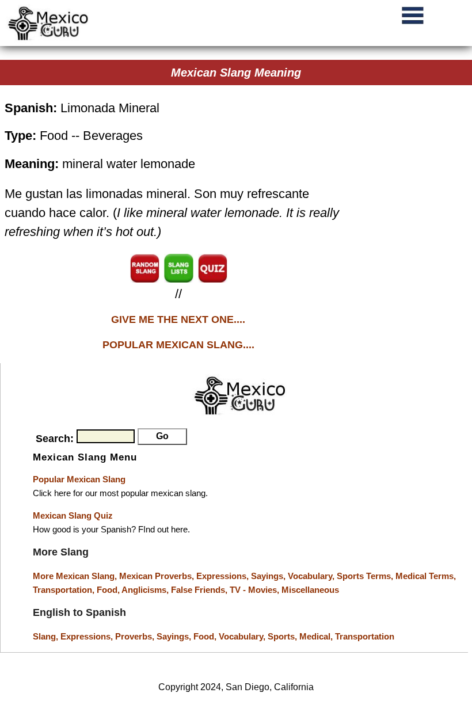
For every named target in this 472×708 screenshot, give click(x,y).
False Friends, (200, 590)
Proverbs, (136, 636)
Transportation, (65, 590)
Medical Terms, (425, 576)
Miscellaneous (310, 590)
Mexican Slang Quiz (73, 515)
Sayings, (269, 576)
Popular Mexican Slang (79, 479)
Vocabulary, (312, 576)
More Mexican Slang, (76, 576)
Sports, (283, 636)
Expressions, (222, 576)
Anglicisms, (146, 590)
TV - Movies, (255, 590)
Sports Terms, (366, 576)
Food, (109, 590)
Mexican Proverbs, (156, 576)
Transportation (364, 636)
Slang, (46, 636)
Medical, (317, 636)
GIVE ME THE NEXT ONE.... (178, 319)
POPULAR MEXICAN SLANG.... (178, 345)
